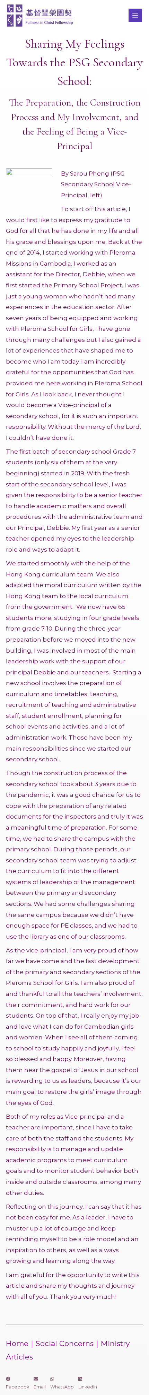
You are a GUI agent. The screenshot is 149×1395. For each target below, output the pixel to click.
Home (17, 1343)
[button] (17, 1383)
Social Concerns (65, 1343)
